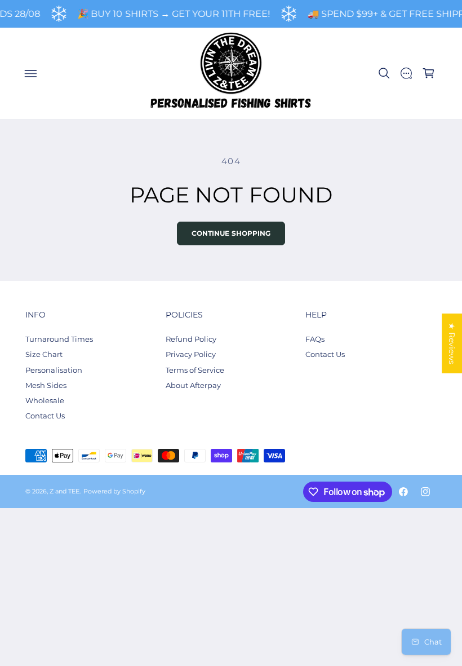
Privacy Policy (191, 354)
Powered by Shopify (114, 491)
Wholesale (44, 400)
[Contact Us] (406, 73)
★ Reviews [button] (452, 343)
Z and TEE (64, 491)
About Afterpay (193, 385)
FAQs (315, 338)
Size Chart (44, 354)
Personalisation (53, 369)
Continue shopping (231, 233)
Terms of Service (195, 369)
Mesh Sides (45, 385)
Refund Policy (191, 338)
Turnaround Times (59, 338)
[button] (30, 73)
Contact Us (45, 415)
